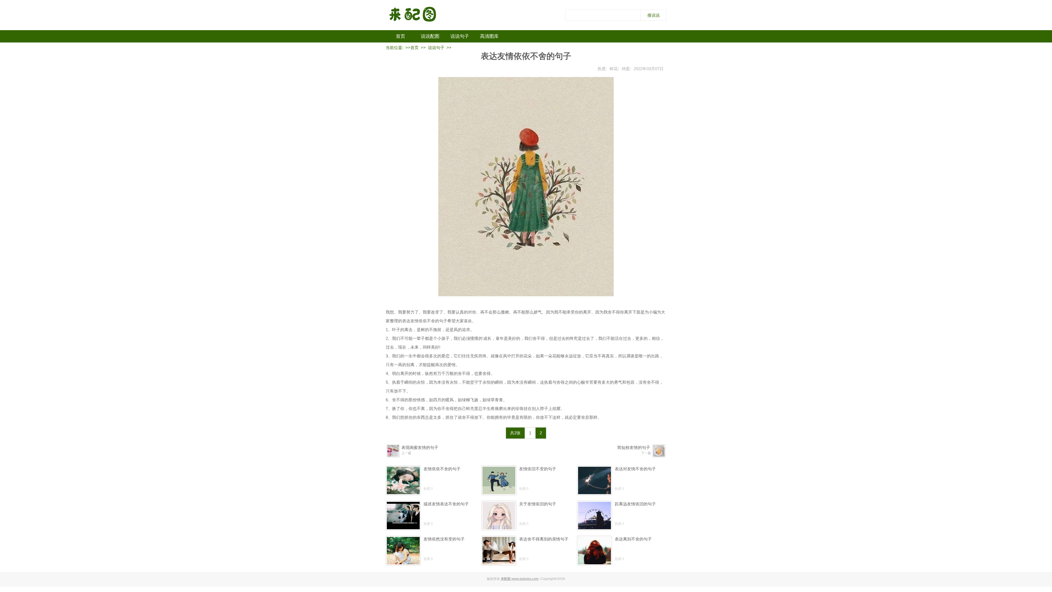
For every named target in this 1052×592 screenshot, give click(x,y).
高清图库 (489, 36)
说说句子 (459, 36)
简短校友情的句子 (633, 447)
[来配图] (413, 15)
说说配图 (430, 36)
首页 (400, 36)
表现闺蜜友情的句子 (419, 447)
